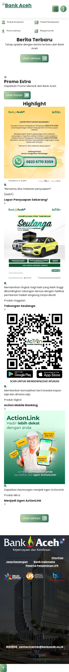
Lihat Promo (14, 95)
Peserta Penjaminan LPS (42, 566)
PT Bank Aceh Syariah (46, 659)
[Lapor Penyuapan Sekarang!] (5, 185)
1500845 (12, 647)
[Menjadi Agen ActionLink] (5, 486)
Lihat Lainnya (31, 58)
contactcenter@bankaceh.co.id (41, 647)
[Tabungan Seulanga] (5, 283)
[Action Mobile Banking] (5, 386)
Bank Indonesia (44, 562)
